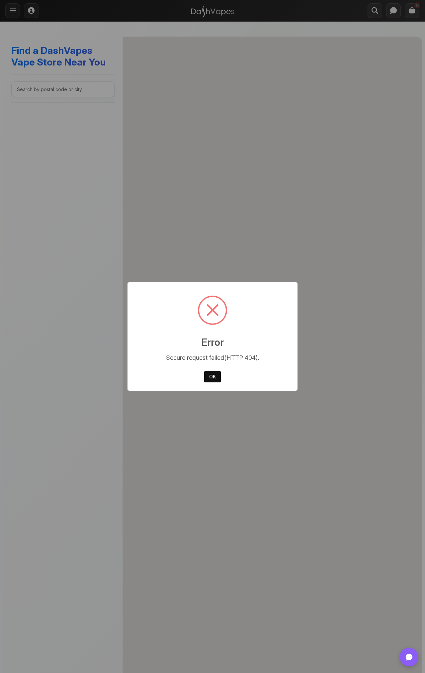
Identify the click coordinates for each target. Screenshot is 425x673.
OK (212, 376)
